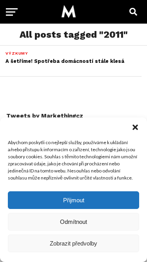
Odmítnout (73, 221)
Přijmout (73, 200)
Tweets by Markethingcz (44, 115)
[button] (135, 127)
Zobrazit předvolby (73, 243)
